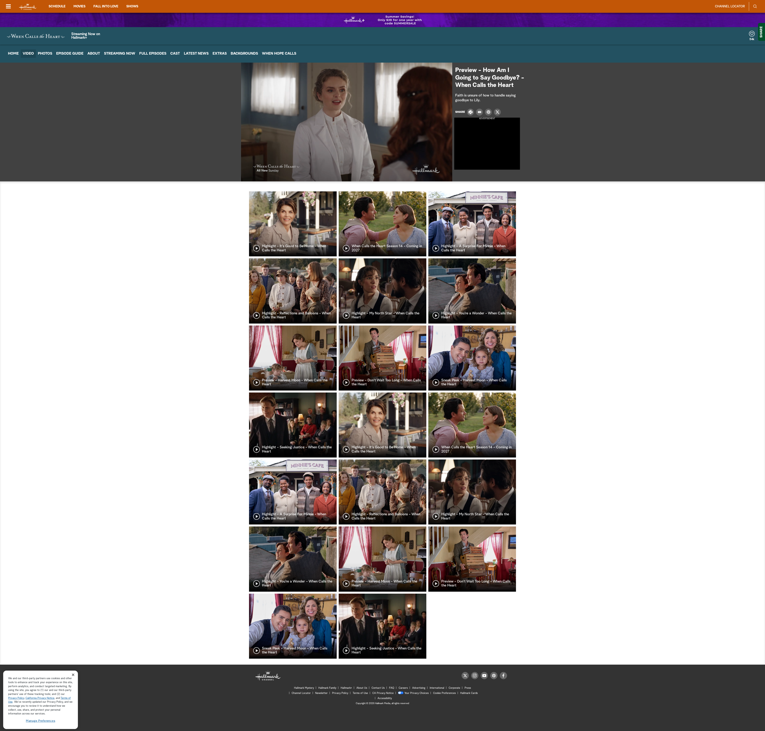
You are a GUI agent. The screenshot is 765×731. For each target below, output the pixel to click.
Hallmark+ (346, 688)
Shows (132, 6)
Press (468, 688)
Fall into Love (105, 6)
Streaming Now (119, 53)
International (437, 688)
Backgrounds (244, 53)
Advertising (418, 688)
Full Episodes (152, 53)
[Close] (73, 674)
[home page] (28, 6)
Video (28, 53)
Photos (45, 53)
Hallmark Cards (469, 693)
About (93, 53)
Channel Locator (730, 6)
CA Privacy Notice (383, 693)
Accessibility (385, 698)
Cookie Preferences (444, 693)
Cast (175, 53)
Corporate (454, 688)
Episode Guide (69, 53)
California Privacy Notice (40, 698)
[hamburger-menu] (8, 6)
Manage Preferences (40, 720)
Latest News (196, 53)
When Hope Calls (279, 53)
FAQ (391, 688)
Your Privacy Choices (416, 693)
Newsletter (321, 693)
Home (13, 53)
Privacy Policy (340, 693)
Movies (79, 6)
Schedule (57, 6)
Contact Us (378, 688)
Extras (220, 53)
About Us (361, 688)
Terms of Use (360, 693)
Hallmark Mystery (304, 688)
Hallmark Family (327, 688)
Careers (403, 688)
